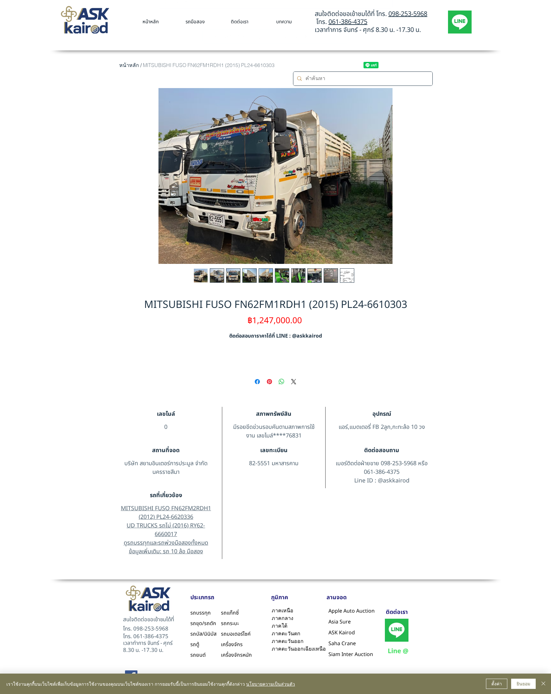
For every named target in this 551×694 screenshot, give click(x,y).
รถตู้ (194, 644)
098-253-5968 (407, 14)
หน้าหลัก (129, 65)
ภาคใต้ (279, 626)
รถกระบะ (230, 623)
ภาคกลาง (282, 618)
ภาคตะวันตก (286, 633)
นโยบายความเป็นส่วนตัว (270, 684)
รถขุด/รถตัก (203, 623)
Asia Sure (339, 622)
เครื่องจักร (232, 644)
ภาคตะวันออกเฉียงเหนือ (298, 649)
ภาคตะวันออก (288, 641)
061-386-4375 (347, 22)
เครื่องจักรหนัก (236, 655)
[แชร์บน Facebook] (257, 381)
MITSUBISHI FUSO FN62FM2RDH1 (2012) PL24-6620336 (166, 512)
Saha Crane (342, 643)
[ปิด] (543, 684)
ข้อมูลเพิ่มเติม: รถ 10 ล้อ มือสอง (166, 551)
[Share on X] (294, 381)
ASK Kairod (341, 633)
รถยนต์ (198, 655)
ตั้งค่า (496, 683)
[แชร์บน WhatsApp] (281, 381)
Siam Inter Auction (343, 654)
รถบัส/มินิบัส (203, 634)
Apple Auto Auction (343, 611)
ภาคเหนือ (282, 610)
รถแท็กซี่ (230, 613)
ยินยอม (523, 683)
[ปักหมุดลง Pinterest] (269, 381)
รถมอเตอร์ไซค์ (236, 634)
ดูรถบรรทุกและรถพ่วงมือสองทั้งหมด (166, 543)
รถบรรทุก (200, 613)
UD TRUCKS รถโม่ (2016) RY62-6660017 (166, 530)
